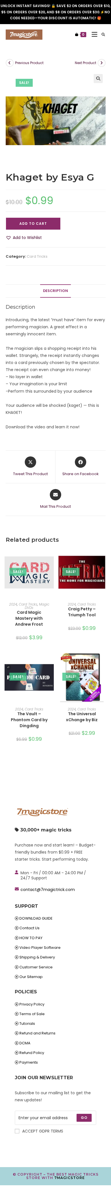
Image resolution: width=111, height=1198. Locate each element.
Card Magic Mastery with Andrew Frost (29, 618)
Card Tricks (37, 256)
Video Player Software (40, 947)
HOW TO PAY (30, 938)
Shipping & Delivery (37, 957)
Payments (28, 1062)
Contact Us (29, 928)
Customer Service (36, 967)
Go (84, 1117)
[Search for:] (101, 34)
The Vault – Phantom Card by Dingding (29, 720)
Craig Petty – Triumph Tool (82, 612)
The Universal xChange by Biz (82, 717)
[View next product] (102, 63)
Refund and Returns (37, 1033)
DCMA (24, 1043)
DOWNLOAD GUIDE (36, 918)
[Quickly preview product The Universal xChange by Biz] (103, 662)
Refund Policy (31, 1052)
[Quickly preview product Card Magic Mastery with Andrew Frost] (51, 558)
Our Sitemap (31, 976)
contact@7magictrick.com (47, 889)
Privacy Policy (31, 1004)
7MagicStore (69, 1178)
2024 (13, 604)
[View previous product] (10, 63)
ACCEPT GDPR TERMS (42, 1131)
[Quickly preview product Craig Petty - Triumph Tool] (103, 558)
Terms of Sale (32, 1014)
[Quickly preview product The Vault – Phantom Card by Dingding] (51, 662)
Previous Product (29, 62)
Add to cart (33, 223)
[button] (98, 78)
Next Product (85, 62)
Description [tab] (55, 290)
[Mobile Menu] (92, 34)
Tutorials (27, 1023)
